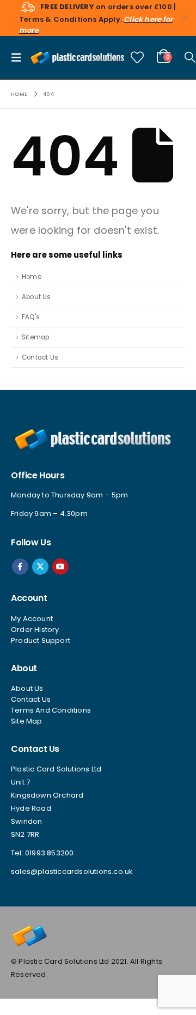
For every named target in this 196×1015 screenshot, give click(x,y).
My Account (32, 618)
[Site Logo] (77, 57)
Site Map (26, 721)
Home (31, 276)
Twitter (40, 566)
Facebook (20, 566)
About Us (36, 297)
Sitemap (35, 337)
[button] (19, 57)
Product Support (40, 640)
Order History (35, 629)
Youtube (60, 566)
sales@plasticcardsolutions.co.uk (72, 871)
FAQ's (31, 317)
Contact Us (40, 357)
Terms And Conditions (51, 710)
